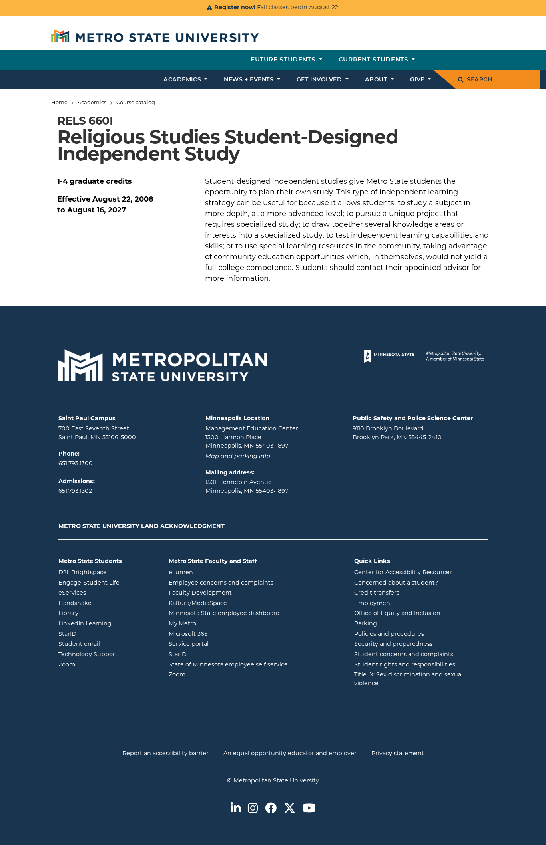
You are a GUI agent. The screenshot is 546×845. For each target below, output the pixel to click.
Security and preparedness (393, 644)
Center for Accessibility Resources (403, 573)
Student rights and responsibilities (404, 665)
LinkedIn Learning (107, 624)
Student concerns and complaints (403, 655)
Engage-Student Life (107, 583)
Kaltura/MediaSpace (230, 603)
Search (479, 80)
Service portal (221, 644)
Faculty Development (200, 593)
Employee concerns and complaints (221, 583)
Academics (92, 102)
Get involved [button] (320, 80)
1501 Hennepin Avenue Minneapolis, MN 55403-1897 (246, 487)
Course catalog (135, 102)
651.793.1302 (75, 491)
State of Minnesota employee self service (236, 665)
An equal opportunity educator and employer (290, 754)
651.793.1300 (75, 464)
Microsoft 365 (220, 634)
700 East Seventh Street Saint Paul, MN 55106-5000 (97, 433)
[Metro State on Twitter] (289, 809)
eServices (104, 593)
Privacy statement (397, 754)
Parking (365, 624)
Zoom (98, 665)
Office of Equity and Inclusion (397, 614)
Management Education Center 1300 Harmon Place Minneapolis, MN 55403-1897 (251, 437)
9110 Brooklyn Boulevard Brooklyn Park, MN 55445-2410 (397, 433)
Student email (107, 644)
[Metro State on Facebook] (271, 809)
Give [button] (418, 80)
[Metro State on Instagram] (253, 809)
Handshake (107, 603)
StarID (99, 634)
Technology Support (88, 655)
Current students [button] (374, 60)
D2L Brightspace (107, 572)
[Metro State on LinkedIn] (236, 809)
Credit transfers (376, 593)
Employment (373, 604)
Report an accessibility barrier (165, 754)
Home (59, 102)
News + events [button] (249, 80)
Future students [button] (284, 60)
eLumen (213, 572)
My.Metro (215, 624)
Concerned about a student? (396, 583)
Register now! (234, 8)
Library (100, 613)
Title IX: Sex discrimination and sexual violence (408, 679)
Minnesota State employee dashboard (236, 613)
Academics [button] (183, 80)
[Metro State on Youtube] (309, 809)
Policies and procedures (389, 634)
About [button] (377, 80)
